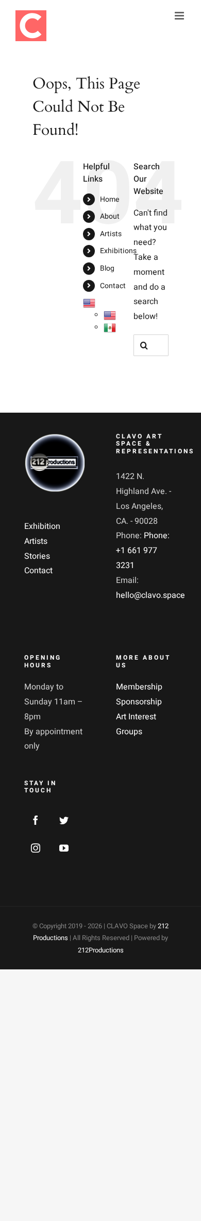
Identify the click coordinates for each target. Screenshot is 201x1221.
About (110, 216)
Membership (139, 687)
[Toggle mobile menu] (180, 15)
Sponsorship (139, 702)
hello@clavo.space (150, 595)
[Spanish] (110, 327)
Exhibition (42, 526)
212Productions (101, 950)
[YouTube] (64, 848)
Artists (111, 233)
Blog (107, 268)
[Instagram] (35, 848)
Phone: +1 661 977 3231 (143, 550)
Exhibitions (118, 250)
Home (109, 199)
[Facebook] (35, 820)
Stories (37, 556)
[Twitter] (64, 820)
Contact (113, 285)
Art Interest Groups (136, 724)
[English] (89, 302)
